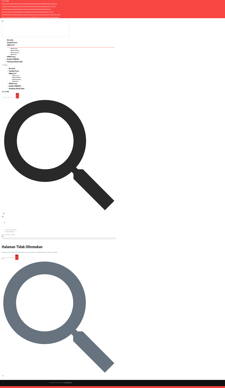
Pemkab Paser (12, 42)
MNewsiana (14, 54)
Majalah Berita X (68, 382)
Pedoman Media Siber (15, 62)
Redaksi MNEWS (13, 59)
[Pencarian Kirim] (17, 95)
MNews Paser (14, 48)
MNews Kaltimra (15, 50)
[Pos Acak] (2, 236)
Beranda (10, 40)
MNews (10, 45)
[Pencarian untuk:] (11, 97)
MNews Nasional (15, 52)
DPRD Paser (11, 57)
